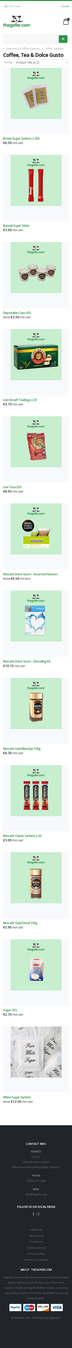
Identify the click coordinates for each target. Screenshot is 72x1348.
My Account (36, 1235)
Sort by (8, 62)
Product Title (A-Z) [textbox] (27, 62)
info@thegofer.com (36, 1194)
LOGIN (65, 6)
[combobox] (41, 62)
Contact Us (36, 1241)
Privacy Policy (37, 1253)
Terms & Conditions (36, 1259)
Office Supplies (54, 48)
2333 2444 (14, 6)
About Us (36, 1229)
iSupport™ (55, 1317)
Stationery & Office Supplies (23, 48)
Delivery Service (36, 1247)
